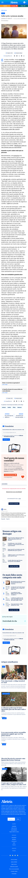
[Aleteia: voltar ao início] (14, 2)
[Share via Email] (21, 55)
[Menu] (5, 2)
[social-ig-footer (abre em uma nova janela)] (17, 855)
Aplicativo (14, 839)
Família (9, 407)
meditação (21, 59)
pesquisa (16, 155)
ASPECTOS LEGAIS (14, 866)
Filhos (14, 407)
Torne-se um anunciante (14, 869)
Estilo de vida (4, 10)
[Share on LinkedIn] (16, 55)
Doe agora (13, 5)
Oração (22, 5)
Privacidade (14, 873)
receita (4, 744)
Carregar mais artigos (14, 566)
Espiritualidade (14, 830)
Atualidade (14, 826)
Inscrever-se (6, 439)
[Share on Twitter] (19, 55)
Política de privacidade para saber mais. (13, 436)
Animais (4, 407)
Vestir (14, 843)
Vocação (4, 718)
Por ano (14, 850)
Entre (20, 498)
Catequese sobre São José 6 (10, 129)
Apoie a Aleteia (14, 862)
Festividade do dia (10, 621)
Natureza (19, 407)
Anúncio (14, 844)
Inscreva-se (14, 841)
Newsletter (14, 837)
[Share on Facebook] (14, 55)
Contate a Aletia (14, 871)
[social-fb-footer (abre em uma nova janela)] (12, 855)
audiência (17, 61)
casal (4, 666)
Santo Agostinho (6, 693)
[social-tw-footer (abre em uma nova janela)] (15, 855)
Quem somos (14, 864)
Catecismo (13, 85)
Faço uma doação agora (9, 475)
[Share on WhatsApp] (23, 55)
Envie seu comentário (14, 503)
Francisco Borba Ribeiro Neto (19, 18)
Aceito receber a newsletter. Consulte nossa (13, 436)
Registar (5, 5)
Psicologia (5, 768)
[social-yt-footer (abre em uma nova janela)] (10, 855)
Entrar (18, 819)
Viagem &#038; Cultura (14, 831)
